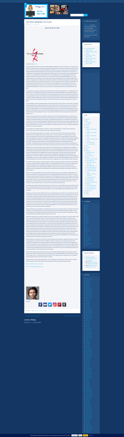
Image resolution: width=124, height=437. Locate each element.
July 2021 (87, 380)
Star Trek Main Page (91, 187)
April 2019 (88, 423)
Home (56, 1)
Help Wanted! (87, 25)
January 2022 (88, 370)
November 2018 (89, 428)
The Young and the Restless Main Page (91, 143)
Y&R (30, 310)
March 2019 (88, 424)
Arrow (87, 205)
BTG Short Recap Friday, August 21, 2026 (91, 62)
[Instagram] (55, 305)
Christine (37, 24)
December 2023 (89, 332)
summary (41, 310)
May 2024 (88, 323)
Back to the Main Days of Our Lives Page (34, 264)
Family (87, 222)
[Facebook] (40, 305)
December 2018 (89, 426)
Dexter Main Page (90, 165)
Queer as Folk (88, 239)
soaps (38, 310)
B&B (87, 209)
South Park (88, 240)
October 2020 (88, 395)
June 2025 (88, 302)
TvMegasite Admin (89, 257)
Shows (90, 1)
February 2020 (89, 408)
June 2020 (88, 401)
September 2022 (89, 356)
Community (88, 124)
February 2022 (89, 368)
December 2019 (89, 411)
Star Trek (87, 242)
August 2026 (88, 279)
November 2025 (89, 293)
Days (87, 215)
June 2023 (88, 342)
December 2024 (89, 312)
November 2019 (89, 413)
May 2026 (88, 284)
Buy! (94, 1)
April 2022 (88, 365)
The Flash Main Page (91, 189)
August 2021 (88, 378)
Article (87, 207)
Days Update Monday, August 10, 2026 (90, 49)
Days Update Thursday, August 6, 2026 (90, 56)
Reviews (80, 1)
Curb (86, 214)
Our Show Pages (90, 155)
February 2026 (89, 289)
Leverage (88, 230)
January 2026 (88, 290)
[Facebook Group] (45, 305)
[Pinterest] (59, 305)
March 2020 (88, 406)
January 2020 (88, 410)
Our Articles (89, 154)
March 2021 (88, 386)
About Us (61, 1)
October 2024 (88, 315)
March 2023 (88, 347)
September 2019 (89, 416)
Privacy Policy (88, 190)
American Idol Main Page (92, 159)
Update (44, 310)
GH (86, 225)
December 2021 (89, 371)
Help (98, 1)
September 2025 (89, 297)
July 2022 (87, 360)
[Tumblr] (64, 305)
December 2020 (89, 391)
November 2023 (89, 333)
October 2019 (88, 415)
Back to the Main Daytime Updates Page (34, 266)
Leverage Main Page (91, 177)
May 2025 (88, 303)
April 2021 (88, 385)
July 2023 (87, 340)
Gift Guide (89, 122)
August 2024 (88, 318)
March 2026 (88, 287)
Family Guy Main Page (91, 169)
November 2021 (89, 373)
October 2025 (88, 295)
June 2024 (88, 322)
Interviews (75, 1)
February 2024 (89, 328)
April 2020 (88, 405)
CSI (86, 212)
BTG (86, 210)
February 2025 (89, 308)
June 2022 (88, 361)
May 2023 (88, 343)
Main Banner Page (91, 152)
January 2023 (88, 350)
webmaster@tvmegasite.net (90, 33)
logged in (31, 322)
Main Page (88, 150)
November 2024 (89, 313)
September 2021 (89, 376)
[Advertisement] (82, 7)
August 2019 (88, 418)
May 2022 (88, 363)
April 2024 (88, 325)
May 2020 (88, 403)
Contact (87, 126)
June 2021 (88, 381)
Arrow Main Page (90, 160)
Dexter (87, 219)
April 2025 (88, 305)
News (87, 235)
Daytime (35, 310)
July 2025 (87, 300)
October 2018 (88, 429)
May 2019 (88, 421)
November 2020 (89, 393)
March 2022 (88, 366)
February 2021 (89, 388)
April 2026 (88, 285)
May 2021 (88, 383)
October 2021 (88, 375)
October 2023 (88, 335)
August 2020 (88, 398)
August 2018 (88, 431)
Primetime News (68, 1)
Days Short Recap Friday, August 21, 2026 (91, 59)
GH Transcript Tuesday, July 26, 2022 (32, 316)
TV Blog (85, 1)
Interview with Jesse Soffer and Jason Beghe (91, 259)
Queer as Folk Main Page (92, 182)
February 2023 (89, 348)
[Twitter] (50, 305)
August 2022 (88, 358)
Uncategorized (89, 243)
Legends (87, 229)
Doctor (87, 220)
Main (87, 232)
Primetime (88, 157)
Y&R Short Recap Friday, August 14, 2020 (92, 266)
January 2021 (88, 390)
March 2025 (88, 307)
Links (87, 149)
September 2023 (89, 337)
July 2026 (88, 280)
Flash (87, 224)
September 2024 (89, 317)
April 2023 (88, 345)
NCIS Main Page (90, 179)
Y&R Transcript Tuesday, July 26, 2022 (72, 316)
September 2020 (89, 396)
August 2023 (88, 338)
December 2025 (89, 292)
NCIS (87, 234)
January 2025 (88, 310)
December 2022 (89, 352)
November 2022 (89, 353)
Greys (87, 227)
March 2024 (88, 327)
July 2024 (88, 320)
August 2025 (88, 298)
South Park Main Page (91, 185)
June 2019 (88, 419)
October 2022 (88, 355)
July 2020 (88, 400)
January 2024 (88, 330)
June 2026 (88, 282)
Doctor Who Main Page (91, 167)
